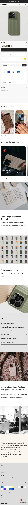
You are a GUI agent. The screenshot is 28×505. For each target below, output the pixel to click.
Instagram (9, 492)
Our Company (4, 468)
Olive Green (7, 46)
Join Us (2, 475)
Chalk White (2, 46)
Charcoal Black (9, 46)
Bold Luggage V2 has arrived (14, 1)
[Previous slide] (2, 136)
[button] (16, 4)
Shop (2, 465)
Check (24, 65)
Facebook (2, 492)
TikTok (15, 492)
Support (2, 472)
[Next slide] (5, 136)
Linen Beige (4, 46)
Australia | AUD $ (3, 497)
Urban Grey (12, 46)
